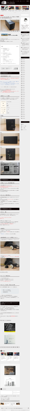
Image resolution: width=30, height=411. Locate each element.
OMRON (2, 320)
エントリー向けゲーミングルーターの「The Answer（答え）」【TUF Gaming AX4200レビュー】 (25, 52)
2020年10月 (23, 118)
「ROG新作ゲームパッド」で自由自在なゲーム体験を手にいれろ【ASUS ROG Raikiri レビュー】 (25, 44)
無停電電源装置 (9, 320)
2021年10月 (23, 96)
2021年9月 (23, 98)
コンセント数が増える (6, 55)
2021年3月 (23, 109)
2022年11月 (23, 72)
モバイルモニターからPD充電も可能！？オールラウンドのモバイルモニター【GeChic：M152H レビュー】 (25, 39)
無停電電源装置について (6, 48)
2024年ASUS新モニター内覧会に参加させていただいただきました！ (25, 35)
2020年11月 (23, 116)
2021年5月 (23, 105)
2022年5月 (23, 83)
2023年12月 (23, 61)
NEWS (23, 124)
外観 (4, 51)
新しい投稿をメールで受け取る (5, 399)
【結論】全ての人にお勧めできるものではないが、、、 (10, 63)
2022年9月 (23, 76)
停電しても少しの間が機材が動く (8, 54)
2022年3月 (23, 87)
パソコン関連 (2, 15)
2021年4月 (23, 107)
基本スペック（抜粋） (6, 50)
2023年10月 (23, 63)
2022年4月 (23, 85)
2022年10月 (23, 74)
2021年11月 (23, 94)
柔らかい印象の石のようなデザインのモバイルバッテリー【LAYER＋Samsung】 (25, 48)
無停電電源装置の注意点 (6, 56)
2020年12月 (23, 114)
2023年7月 (23, 65)
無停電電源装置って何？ (7, 49)
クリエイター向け (5, 320)
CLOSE (17, 46)
